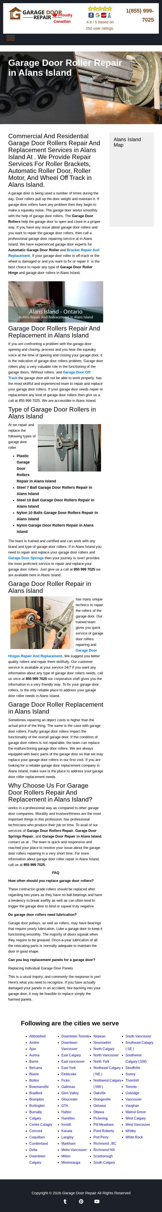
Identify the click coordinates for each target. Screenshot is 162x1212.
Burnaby (35, 1112)
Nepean (99, 1036)
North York (101, 1061)
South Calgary (104, 1162)
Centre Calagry (40, 1124)
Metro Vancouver (74, 1150)
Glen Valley (70, 1093)
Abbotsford (37, 1036)
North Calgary (103, 1049)
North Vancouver (106, 1055)
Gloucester (69, 1099)
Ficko (65, 1080)
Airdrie (34, 1042)
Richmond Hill (104, 1150)
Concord (35, 1131)
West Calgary (136, 1118)
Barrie (33, 1061)
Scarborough (103, 1156)
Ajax (32, 1049)
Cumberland (38, 1143)
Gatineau (68, 1087)
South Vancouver (138, 1036)
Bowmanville (39, 1087)
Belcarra (35, 1068)
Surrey (130, 1074)
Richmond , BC (104, 1143)
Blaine (34, 1074)
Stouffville (133, 1068)
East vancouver (73, 1061)
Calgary (35, 1118)
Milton (65, 1156)
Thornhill (132, 1080)
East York (68, 1068)
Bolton (34, 1080)
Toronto (131, 1087)
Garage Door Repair (79, 1193)
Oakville (99, 1093)
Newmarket (102, 1042)
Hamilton (68, 1118)
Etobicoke (68, 1074)
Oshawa (99, 1105)
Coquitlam (37, 1137)
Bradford (35, 1093)
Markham (68, 1143)
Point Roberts (103, 1131)
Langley (67, 1137)
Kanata (66, 1131)
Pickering (100, 1118)
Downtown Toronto (75, 1036)
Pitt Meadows (103, 1124)
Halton (66, 1112)
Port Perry (100, 1137)
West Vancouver (138, 1124)
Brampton (36, 1099)
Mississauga (70, 1162)
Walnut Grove (136, 1112)
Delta (33, 1150)
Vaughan (132, 1105)
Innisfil (66, 1124)
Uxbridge (132, 1093)
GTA (64, 1105)
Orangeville (102, 1099)
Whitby (131, 1131)
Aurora (34, 1055)
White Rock (134, 1137)
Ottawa (98, 1112)
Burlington (37, 1105)
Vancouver (134, 1099)
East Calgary (71, 1055)
